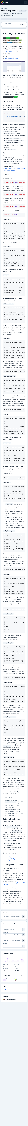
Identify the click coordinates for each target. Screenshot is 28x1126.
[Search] (21, 2)
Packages (4, 8)
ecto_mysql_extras (9, 11)
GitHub (4, 989)
